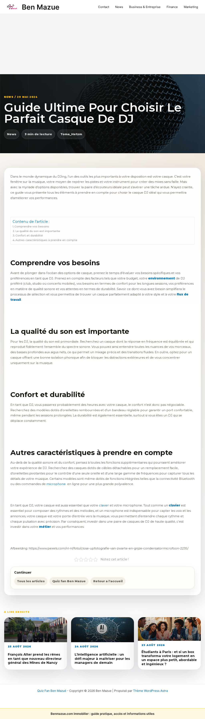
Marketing (191, 7)
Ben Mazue (40, 7)
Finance (172, 7)
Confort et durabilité (29, 235)
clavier (174, 505)
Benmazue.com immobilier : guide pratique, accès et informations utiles (102, 714)
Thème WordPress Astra (150, 691)
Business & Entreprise (145, 7)
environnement (161, 278)
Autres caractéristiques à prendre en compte (46, 240)
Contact (103, 7)
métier (45, 527)
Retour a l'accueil (108, 581)
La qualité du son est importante (37, 231)
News (119, 7)
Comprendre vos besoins (31, 226)
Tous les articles (31, 581)
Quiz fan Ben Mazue (69, 581)
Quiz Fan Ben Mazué (51, 691)
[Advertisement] (102, 44)
